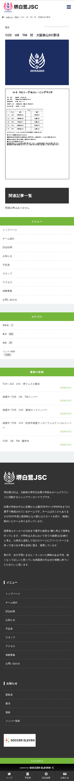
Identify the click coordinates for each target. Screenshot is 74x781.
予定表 (6, 264)
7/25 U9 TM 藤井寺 (16, 440)
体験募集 (7, 290)
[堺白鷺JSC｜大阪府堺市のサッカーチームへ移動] (3, 17)
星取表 (8, 325)
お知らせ (7, 255)
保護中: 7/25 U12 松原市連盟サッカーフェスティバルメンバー (37, 425)
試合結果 (7, 247)
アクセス (7, 282)
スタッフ (7, 273)
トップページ (10, 229)
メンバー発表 (9, 351)
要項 (7, 27)
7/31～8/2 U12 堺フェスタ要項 (21, 383)
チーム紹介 (9, 238)
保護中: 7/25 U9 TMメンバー (20, 396)
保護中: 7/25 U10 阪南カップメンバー (25, 409)
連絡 (7, 342)
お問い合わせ (10, 299)
